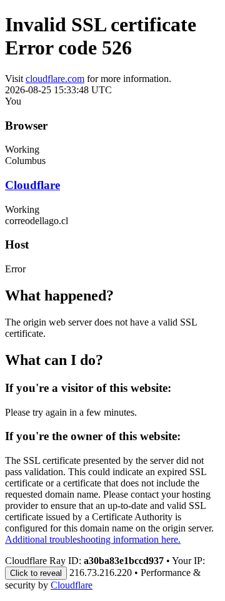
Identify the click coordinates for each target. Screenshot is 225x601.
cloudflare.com (55, 78)
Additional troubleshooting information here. (93, 539)
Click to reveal (36, 573)
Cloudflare (32, 185)
